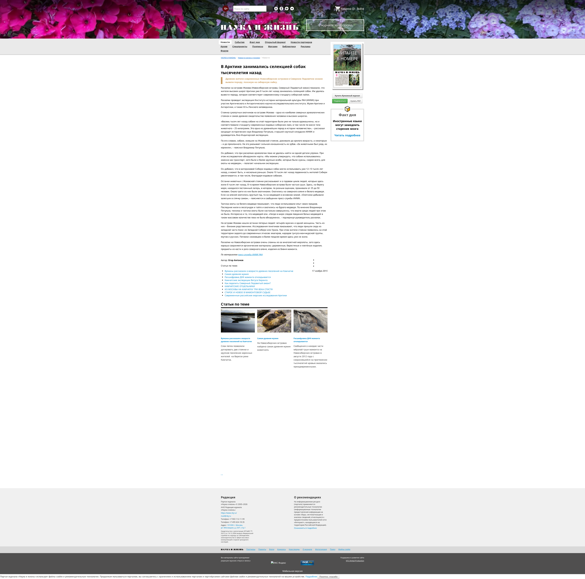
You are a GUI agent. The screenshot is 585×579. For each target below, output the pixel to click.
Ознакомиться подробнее (305, 528)
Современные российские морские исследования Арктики (256, 295)
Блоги (271, 549)
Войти (360, 8)
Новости (225, 42)
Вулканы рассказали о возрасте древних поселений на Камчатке (259, 271)
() (348, 8)
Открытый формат (275, 42)
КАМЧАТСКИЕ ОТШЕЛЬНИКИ (240, 286)
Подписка (257, 46)
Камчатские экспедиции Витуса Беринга (246, 280)
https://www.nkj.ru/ (229, 513)
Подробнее (311, 576)
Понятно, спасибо (328, 576)
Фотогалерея (321, 549)
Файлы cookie (344, 549)
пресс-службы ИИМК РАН (250, 254)
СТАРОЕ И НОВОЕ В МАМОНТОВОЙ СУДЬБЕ (247, 292)
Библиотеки (289, 46)
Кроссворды (294, 549)
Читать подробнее (347, 135)
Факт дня (255, 42)
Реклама (305, 46)
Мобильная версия (292, 571)
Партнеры (250, 549)
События (240, 42)
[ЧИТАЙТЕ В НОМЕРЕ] (347, 36)
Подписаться (340, 101)
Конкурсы (281, 549)
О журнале (307, 549)
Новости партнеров (301, 42)
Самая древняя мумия (237, 274)
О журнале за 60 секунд (335, 25)
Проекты (262, 549)
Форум (224, 50)
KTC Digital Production (355, 560)
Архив (224, 46)
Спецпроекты (239, 46)
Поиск (332, 549)
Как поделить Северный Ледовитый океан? (248, 283)
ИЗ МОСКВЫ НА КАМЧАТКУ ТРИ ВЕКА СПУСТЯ (249, 289)
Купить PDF (356, 101)
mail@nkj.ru (226, 516)
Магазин (272, 46)
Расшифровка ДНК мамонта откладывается (248, 277)
